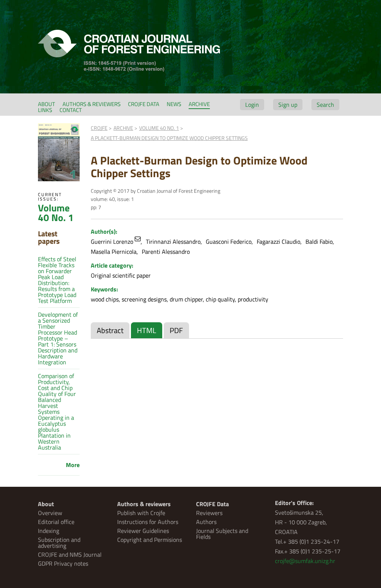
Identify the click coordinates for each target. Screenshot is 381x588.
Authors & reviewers (92, 104)
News (174, 104)
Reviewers (209, 512)
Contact (71, 110)
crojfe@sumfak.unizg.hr (305, 560)
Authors (206, 521)
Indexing (48, 530)
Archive (199, 104)
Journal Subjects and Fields (222, 533)
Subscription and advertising (59, 542)
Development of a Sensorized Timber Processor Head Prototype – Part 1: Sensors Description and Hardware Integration (58, 338)
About (46, 104)
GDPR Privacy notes (63, 563)
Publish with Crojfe (141, 512)
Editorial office (56, 521)
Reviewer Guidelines (143, 530)
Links (45, 110)
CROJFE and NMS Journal (70, 554)
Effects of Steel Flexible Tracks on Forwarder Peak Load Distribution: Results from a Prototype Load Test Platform (57, 280)
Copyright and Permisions (149, 539)
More (73, 464)
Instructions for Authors (147, 521)
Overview (50, 512)
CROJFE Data (143, 104)
